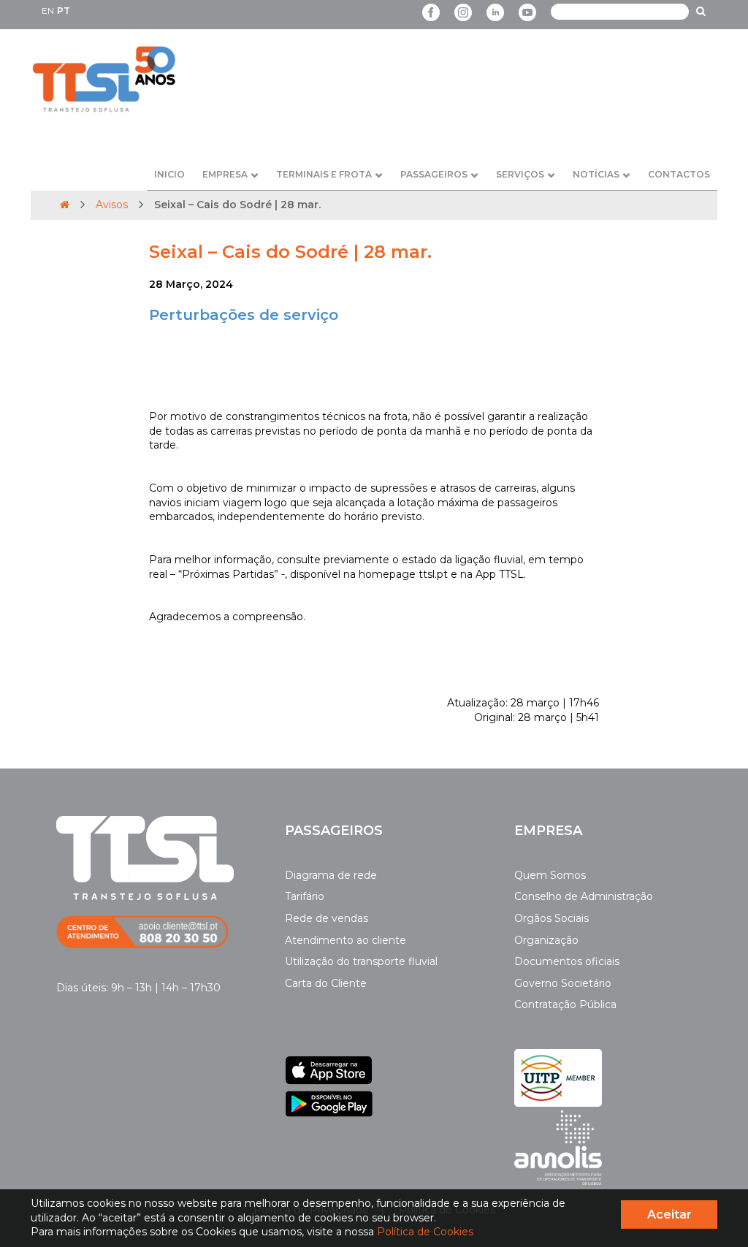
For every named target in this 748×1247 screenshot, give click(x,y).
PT (63, 10)
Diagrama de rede (331, 875)
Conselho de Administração (583, 896)
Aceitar (669, 1214)
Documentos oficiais (566, 961)
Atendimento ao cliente (345, 940)
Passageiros (434, 174)
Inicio (169, 174)
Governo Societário (562, 983)
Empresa (225, 174)
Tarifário (304, 896)
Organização (546, 940)
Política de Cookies (425, 1231)
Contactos (679, 174)
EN (48, 10)
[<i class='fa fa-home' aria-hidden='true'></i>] (64, 204)
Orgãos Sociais (551, 918)
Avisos (112, 204)
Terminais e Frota (324, 174)
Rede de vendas (326, 918)
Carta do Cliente (326, 983)
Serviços (520, 174)
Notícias (596, 174)
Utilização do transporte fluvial (361, 961)
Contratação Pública (565, 1004)
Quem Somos (550, 875)
